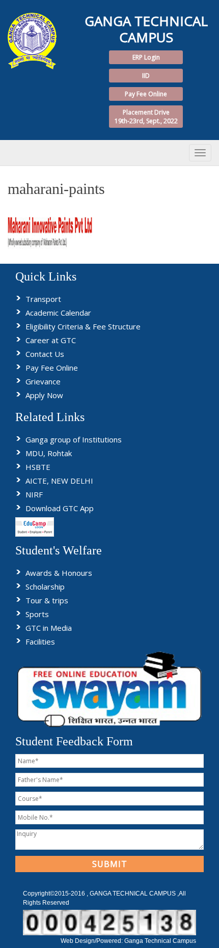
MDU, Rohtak (48, 453)
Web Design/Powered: (92, 940)
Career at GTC (50, 340)
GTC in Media (48, 628)
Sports (37, 614)
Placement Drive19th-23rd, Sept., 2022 (146, 116)
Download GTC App (59, 508)
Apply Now (44, 395)
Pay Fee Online (146, 94)
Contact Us (44, 354)
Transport (43, 299)
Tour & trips (46, 600)
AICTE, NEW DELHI (59, 481)
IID (146, 75)
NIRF (34, 494)
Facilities (40, 641)
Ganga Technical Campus (160, 940)
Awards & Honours (58, 573)
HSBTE (37, 467)
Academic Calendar (58, 313)
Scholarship (45, 586)
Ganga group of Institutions (73, 439)
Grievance (43, 381)
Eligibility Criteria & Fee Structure (83, 326)
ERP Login (146, 57)
